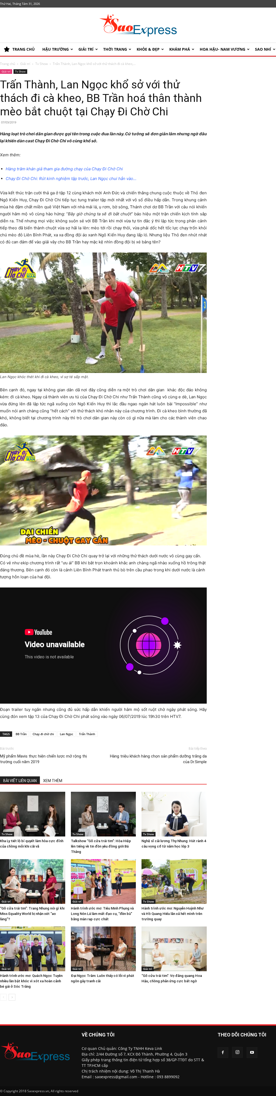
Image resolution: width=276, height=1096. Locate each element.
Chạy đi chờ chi (43, 734)
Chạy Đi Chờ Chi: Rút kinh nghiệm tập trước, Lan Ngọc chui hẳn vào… (71, 178)
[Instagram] (237, 1052)
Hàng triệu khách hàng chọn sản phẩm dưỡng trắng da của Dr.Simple (158, 759)
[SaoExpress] (138, 25)
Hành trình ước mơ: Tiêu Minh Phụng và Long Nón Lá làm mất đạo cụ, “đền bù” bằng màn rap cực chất (102, 913)
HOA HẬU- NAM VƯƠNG (222, 49)
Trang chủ (7, 63)
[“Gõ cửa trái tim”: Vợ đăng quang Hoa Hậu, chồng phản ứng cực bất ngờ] (174, 948)
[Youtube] (252, 1052)
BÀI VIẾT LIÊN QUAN (20, 781)
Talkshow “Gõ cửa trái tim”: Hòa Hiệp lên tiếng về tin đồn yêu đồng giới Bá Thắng (101, 846)
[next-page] (12, 997)
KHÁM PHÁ (179, 49)
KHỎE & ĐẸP (148, 49)
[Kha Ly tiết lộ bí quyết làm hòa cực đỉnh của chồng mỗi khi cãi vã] (32, 814)
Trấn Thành (87, 734)
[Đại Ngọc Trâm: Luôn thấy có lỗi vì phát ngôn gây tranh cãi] (103, 948)
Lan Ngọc (66, 734)
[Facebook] (223, 1052)
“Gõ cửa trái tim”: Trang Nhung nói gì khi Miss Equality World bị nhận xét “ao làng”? (32, 913)
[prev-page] (3, 997)
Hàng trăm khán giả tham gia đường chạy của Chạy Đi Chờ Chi (64, 168)
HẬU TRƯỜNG (55, 49)
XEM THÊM (52, 781)
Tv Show (41, 63)
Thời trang (115, 49)
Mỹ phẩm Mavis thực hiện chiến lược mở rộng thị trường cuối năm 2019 (43, 759)
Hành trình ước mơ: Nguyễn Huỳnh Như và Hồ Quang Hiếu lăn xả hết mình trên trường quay (173, 913)
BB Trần (21, 734)
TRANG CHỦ (23, 49)
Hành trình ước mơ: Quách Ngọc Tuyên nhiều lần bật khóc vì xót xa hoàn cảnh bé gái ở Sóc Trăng (31, 981)
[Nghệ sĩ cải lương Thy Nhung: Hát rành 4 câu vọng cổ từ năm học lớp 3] (174, 814)
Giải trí (86, 49)
